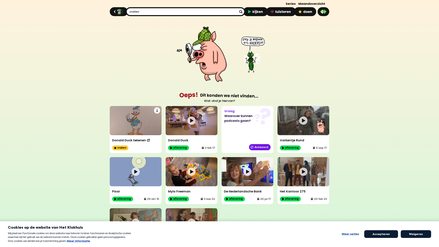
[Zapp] (323, 11)
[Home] (118, 11)
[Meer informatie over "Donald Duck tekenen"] (157, 110)
